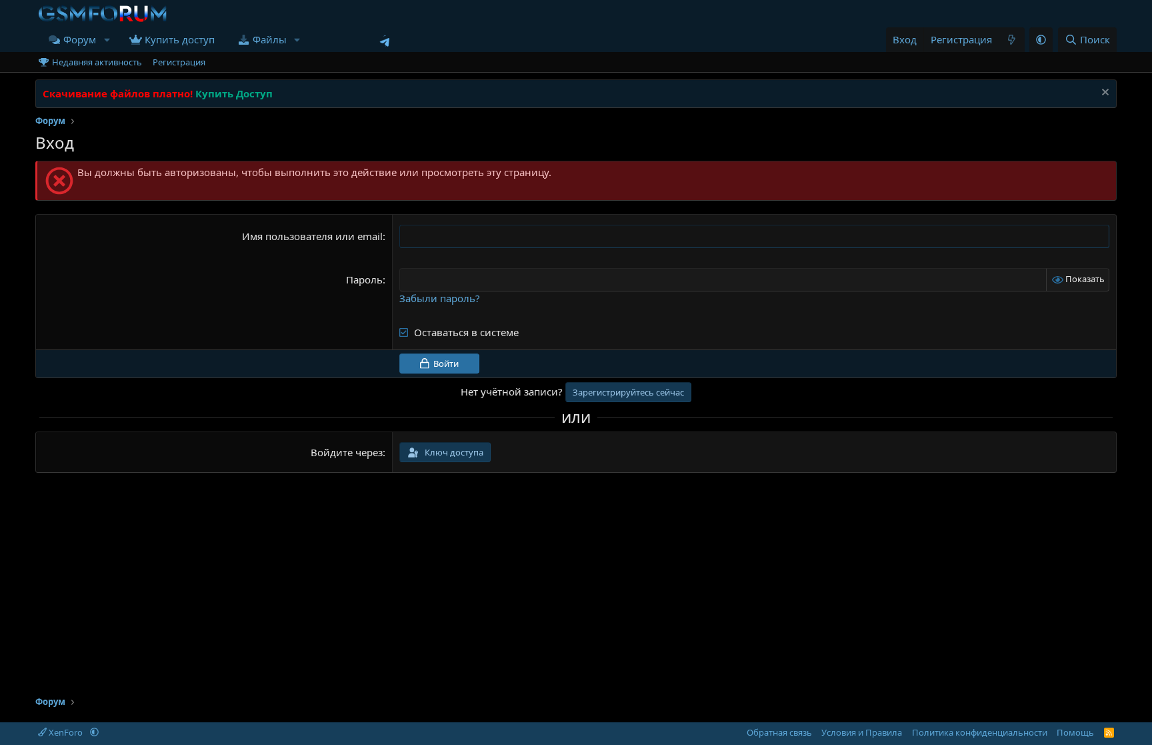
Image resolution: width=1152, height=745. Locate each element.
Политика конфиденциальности (979, 732)
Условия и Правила (861, 732)
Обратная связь (779, 732)
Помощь (1075, 732)
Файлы (270, 39)
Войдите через (347, 452)
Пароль (364, 279)
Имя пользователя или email (312, 236)
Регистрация (179, 62)
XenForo (66, 732)
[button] (106, 39)
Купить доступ (180, 39)
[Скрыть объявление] (1103, 94)
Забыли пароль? (439, 298)
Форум (79, 39)
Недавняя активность (97, 62)
